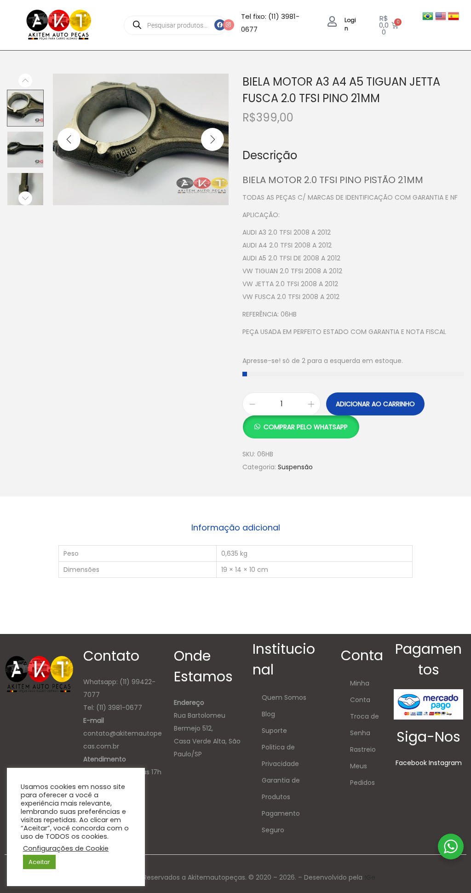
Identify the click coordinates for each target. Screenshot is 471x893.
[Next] (212, 139)
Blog (268, 714)
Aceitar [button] (39, 862)
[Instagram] (228, 24)
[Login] (332, 21)
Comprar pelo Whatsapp (306, 427)
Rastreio (363, 749)
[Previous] (68, 139)
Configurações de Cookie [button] (66, 848)
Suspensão (295, 467)
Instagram (445, 762)
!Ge (369, 877)
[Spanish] (453, 15)
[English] (441, 15)
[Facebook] (219, 24)
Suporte (274, 730)
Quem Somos (284, 697)
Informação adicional (235, 527)
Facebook (411, 762)
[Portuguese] (428, 15)
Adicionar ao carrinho (375, 404)
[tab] (235, 527)
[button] (300, 421)
